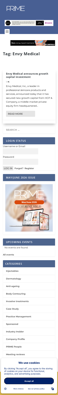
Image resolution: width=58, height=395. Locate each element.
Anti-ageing (12, 286)
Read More (15, 113)
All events (8, 254)
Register (29, 168)
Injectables (12, 271)
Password (8, 156)
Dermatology (13, 278)
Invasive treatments (17, 301)
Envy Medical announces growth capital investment (27, 75)
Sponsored (12, 324)
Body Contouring (16, 293)
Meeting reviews (15, 354)
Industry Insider (15, 331)
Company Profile (15, 339)
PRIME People (14, 346)
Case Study (12, 308)
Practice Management (18, 316)
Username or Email (14, 146)
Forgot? (19, 168)
